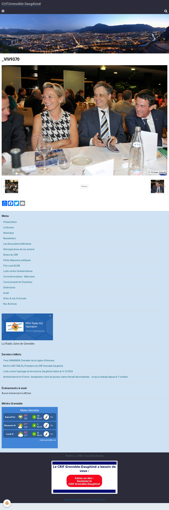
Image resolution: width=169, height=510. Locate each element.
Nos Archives (10, 304)
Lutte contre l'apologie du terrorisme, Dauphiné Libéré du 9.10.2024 (38, 371)
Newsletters (9, 238)
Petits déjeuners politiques (17, 260)
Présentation (10, 222)
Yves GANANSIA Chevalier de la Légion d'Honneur (29, 360)
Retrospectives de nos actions (18, 249)
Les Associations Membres (17, 244)
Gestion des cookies (94, 499)
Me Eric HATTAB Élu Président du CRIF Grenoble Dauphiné (33, 366)
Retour (84, 186)
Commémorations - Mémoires (19, 276)
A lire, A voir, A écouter (15, 298)
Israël (6, 293)
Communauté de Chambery (17, 282)
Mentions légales (73, 499)
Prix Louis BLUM (11, 265)
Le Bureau (8, 227)
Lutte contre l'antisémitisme (18, 271)
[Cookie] (7, 503)
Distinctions (9, 287)
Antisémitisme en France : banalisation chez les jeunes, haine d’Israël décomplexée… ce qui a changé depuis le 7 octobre (65, 377)
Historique (8, 233)
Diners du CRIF (10, 254)
